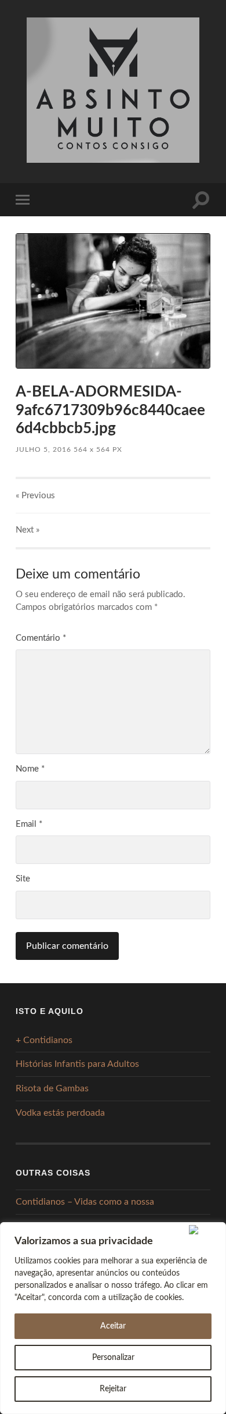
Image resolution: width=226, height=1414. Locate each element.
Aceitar (113, 1326)
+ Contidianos (44, 1040)
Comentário (41, 638)
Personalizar (113, 1358)
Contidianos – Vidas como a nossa (85, 1201)
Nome (30, 769)
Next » (27, 530)
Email (29, 824)
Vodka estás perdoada (60, 1112)
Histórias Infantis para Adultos (77, 1064)
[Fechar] (205, 1229)
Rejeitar (113, 1389)
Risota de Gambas (52, 1088)
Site (23, 878)
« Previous (35, 495)
